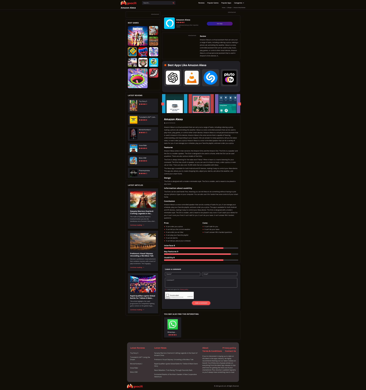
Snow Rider (134, 368)
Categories (238, 3)
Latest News (160, 348)
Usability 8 (169, 257)
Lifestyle (229, 7)
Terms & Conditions (212, 351)
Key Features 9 (171, 251)
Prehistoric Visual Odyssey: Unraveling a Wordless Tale (173, 359)
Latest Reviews (137, 348)
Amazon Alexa (128, 7)
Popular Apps (226, 3)
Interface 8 (169, 245)
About (205, 348)
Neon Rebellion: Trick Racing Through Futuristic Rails (173, 370)
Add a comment (201, 303)
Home (223, 7)
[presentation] (162, 103)
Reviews (201, 3)
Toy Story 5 (134, 353)
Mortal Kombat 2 (136, 364)
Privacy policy (184, 289)
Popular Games (213, 3)
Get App (220, 24)
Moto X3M (134, 372)
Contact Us (230, 351)
